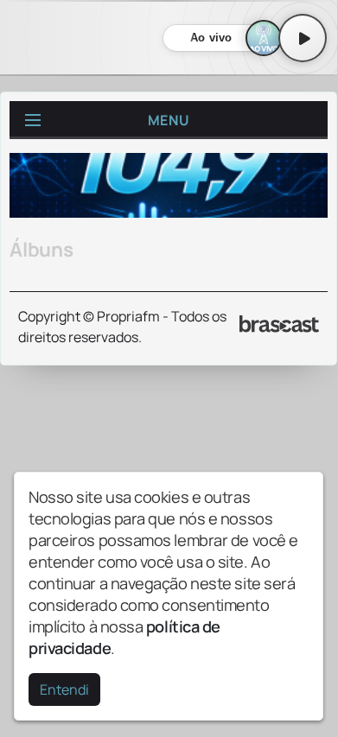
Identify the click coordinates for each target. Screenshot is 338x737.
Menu (169, 120)
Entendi (64, 689)
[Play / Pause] (302, 38)
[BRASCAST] (279, 324)
